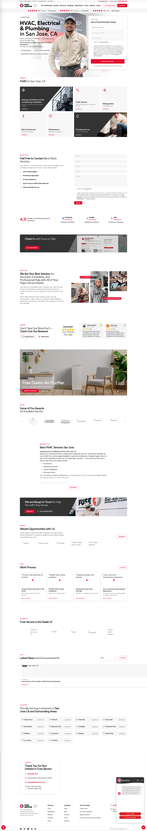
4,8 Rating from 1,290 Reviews (116, 222)
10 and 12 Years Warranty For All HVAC (33, 590)
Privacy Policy (104, 42)
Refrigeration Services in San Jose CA (54, 483)
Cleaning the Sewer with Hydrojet (84, 590)
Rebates (92, 5)
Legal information (85, 814)
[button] (126, 331)
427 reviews (84, 11)
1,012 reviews (52, 11)
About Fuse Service (27, 1)
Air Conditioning (46, 5)
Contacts (34, 1)
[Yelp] (32, 828)
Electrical (63, 5)
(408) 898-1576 (122, 1)
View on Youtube (26, 598)
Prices (86, 5)
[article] (33, 421)
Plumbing (70, 5)
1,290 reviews (115, 11)
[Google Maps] (35, 828)
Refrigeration (51, 811)
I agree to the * (101, 42)
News (24, 666)
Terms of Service (98, 55)
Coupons (66, 821)
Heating (55, 5)
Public (49, 821)
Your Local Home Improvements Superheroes (114, 590)
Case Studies (50, 1)
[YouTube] (28, 828)
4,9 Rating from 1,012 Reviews (91, 222)
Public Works (79, 5)
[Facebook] (21, 828)
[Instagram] (24, 828)
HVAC (49, 808)
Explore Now (25, 684)
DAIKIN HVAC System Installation (56, 590)
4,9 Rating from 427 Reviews (67, 222)
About (66, 808)
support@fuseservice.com (36, 782)
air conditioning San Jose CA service (79, 475)
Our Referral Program (42, 1)
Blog (21, 1)
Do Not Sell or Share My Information (90, 817)
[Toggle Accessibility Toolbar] (3, 827)
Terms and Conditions (86, 811)
